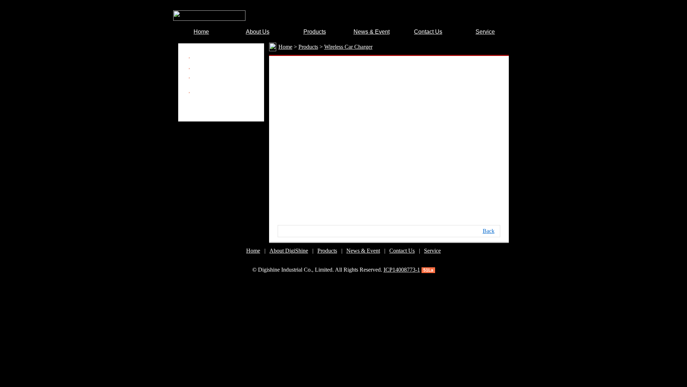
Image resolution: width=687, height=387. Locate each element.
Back (488, 231)
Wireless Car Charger (218, 69)
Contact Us (402, 251)
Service (432, 251)
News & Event (363, 251)
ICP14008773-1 (402, 270)
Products (327, 251)
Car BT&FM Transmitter (222, 58)
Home (253, 251)
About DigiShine (288, 251)
